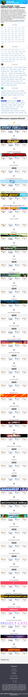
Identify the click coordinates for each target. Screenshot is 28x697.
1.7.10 (23, 27)
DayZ (23, 104)
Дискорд (16, 79)
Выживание (3, 67)
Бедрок (8, 83)
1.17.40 (13, 57)
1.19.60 (10, 61)
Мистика (15, 83)
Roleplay (2, 75)
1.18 (2, 39)
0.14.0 (2, 49)
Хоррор (24, 83)
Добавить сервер (14, 676)
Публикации (14, 669)
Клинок (16, 112)
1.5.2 (12, 27)
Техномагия (21, 112)
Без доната (19, 69)
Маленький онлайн (4, 77)
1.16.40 (13, 53)
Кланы (12, 71)
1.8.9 (9, 29)
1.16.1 (2, 37)
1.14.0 (13, 51)
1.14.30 (20, 51)
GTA (14, 106)
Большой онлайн (23, 75)
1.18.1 (6, 39)
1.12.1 (23, 31)
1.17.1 (23, 37)
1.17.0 (23, 55)
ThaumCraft (7, 106)
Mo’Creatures (22, 110)
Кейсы (18, 106)
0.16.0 (16, 49)
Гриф (6, 75)
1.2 (1, 51)
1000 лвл (15, 67)
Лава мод (3, 108)
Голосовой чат (16, 110)
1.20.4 (19, 41)
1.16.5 (16, 37)
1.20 (5, 41)
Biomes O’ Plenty (4, 112)
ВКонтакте (14, 680)
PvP (7, 69)
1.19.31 (17, 59)
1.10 (22, 29)
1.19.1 (16, 39)
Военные (19, 83)
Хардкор (20, 77)
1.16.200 (2, 55)
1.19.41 (25, 59)
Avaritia (21, 106)
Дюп (11, 67)
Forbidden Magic (11, 112)
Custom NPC (8, 108)
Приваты (24, 69)
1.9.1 (16, 29)
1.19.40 (21, 59)
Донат (15, 69)
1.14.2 (23, 33)
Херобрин (16, 71)
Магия (24, 79)
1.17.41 (17, 57)
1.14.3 (2, 35)
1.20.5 (23, 41)
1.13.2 (13, 33)
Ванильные (13, 81)
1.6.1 (5, 51)
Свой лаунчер (3, 79)
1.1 (22, 49)
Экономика (11, 73)
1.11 (9, 31)
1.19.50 (2, 61)
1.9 (12, 29)
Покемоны (10, 104)
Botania (11, 110)
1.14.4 (6, 35)
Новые (2, 81)
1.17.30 (6, 57)
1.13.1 (9, 33)
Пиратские (3, 69)
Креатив (8, 67)
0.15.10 (13, 49)
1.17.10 (2, 57)
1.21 (13, 61)
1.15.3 (19, 35)
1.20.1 (9, 41)
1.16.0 (2, 53)
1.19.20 (6, 59)
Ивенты (24, 73)
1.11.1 (13, 31)
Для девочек (3, 83)
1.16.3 (9, 37)
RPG (8, 71)
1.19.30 (13, 59)
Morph (11, 106)
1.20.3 (16, 41)
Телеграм (14, 682)
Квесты (16, 77)
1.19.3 (23, 39)
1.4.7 (2, 27)
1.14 (16, 33)
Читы (14, 75)
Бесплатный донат (10, 79)
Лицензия (25, 67)
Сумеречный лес (4, 104)
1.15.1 (13, 35)
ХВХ (21, 81)
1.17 (19, 37)
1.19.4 (2, 41)
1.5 (5, 27)
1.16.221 (19, 55)
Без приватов (3, 71)
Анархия (10, 75)
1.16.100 (17, 53)
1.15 (9, 35)
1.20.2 (13, 41)
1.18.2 (9, 39)
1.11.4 (9, 51)
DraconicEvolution (14, 108)
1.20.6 (2, 43)
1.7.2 (19, 27)
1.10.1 (2, 31)
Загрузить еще (5, 659)
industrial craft (21, 21)
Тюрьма (20, 71)
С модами (10, 132)
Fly (23, 71)
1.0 (19, 49)
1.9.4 (19, 29)
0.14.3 (6, 49)
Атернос (17, 81)
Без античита (11, 77)
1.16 (22, 35)
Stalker (2, 106)
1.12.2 (2, 33)
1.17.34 (10, 57)
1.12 (19, 31)
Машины (15, 104)
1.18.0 (21, 57)
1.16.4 (13, 37)
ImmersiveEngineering (5, 110)
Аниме (21, 79)
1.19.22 (10, 59)
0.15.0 (9, 49)
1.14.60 (23, 51)
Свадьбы (2, 73)
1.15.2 (16, 35)
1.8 (1, 29)
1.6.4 (16, 27)
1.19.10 (2, 59)
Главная (14, 668)
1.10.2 (6, 31)
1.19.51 (6, 61)
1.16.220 (15, 55)
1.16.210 (11, 55)
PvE (6, 73)
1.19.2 (19, 39)
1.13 (5, 33)
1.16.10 (6, 53)
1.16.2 (6, 37)
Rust (25, 112)
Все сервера (14, 675)
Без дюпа (20, 67)
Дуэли (11, 83)
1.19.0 (24, 57)
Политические (7, 81)
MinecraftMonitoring (13, 2)
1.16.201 (6, 55)
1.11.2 (16, 31)
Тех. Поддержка (14, 670)
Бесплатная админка (18, 73)
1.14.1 (19, 33)
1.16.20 (9, 53)
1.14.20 (16, 51)
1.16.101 (21, 53)
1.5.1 (9, 27)
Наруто (18, 75)
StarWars (19, 104)
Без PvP (11, 69)
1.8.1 (5, 29)
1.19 (12, 39)
